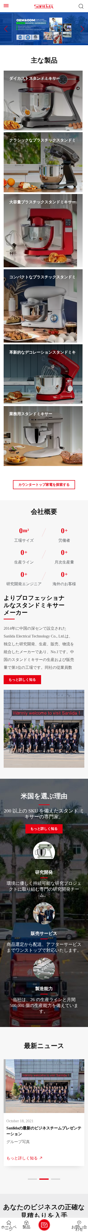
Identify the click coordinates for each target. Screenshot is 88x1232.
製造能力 (44, 988)
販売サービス (44, 933)
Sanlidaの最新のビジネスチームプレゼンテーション (43, 1131)
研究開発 (44, 872)
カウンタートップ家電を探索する (44, 484)
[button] (5, 28)
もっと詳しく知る (22, 679)
